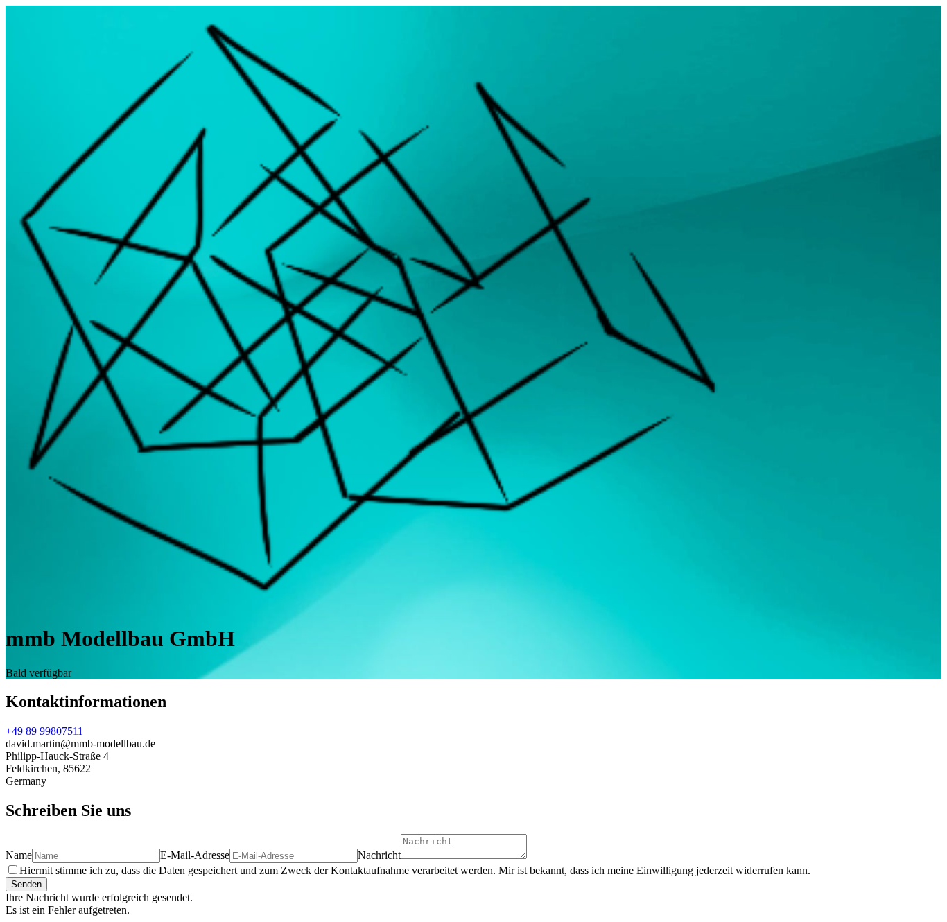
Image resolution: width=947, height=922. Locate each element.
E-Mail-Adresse (194, 855)
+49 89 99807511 (44, 731)
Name (19, 855)
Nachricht (379, 855)
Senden (26, 884)
